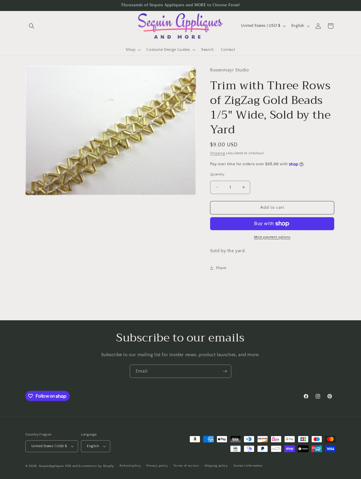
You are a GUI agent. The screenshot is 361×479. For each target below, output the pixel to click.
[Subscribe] (225, 371)
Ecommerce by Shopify (96, 466)
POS (68, 466)
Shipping (217, 153)
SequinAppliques (51, 466)
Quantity (217, 174)
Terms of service (186, 465)
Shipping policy (216, 465)
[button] (31, 26)
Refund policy (130, 465)
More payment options (272, 237)
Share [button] (221, 268)
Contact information (248, 465)
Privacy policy (157, 465)
